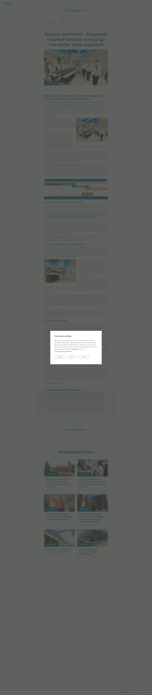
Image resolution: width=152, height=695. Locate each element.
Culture (110, 22)
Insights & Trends (64, 22)
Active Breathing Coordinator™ (73, 106)
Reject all (71, 357)
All (40, 22)
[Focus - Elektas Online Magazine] (76, 11)
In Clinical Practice (49, 22)
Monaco (80, 285)
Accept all (59, 357)
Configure (74, 349)
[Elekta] (7, 3)
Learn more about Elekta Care (53, 383)
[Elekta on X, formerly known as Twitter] (106, 89)
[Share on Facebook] (70, 437)
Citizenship (102, 22)
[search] (140, 3)
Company (98, 3)
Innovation (92, 22)
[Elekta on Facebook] (95, 89)
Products (68, 3)
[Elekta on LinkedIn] (101, 89)
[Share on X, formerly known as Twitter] (81, 437)
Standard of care (55, 3)
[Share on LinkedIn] (76, 437)
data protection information (63, 351)
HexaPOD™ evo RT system (74, 104)
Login (144, 3)
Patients (88, 3)
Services (78, 3)
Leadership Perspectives (79, 22)
